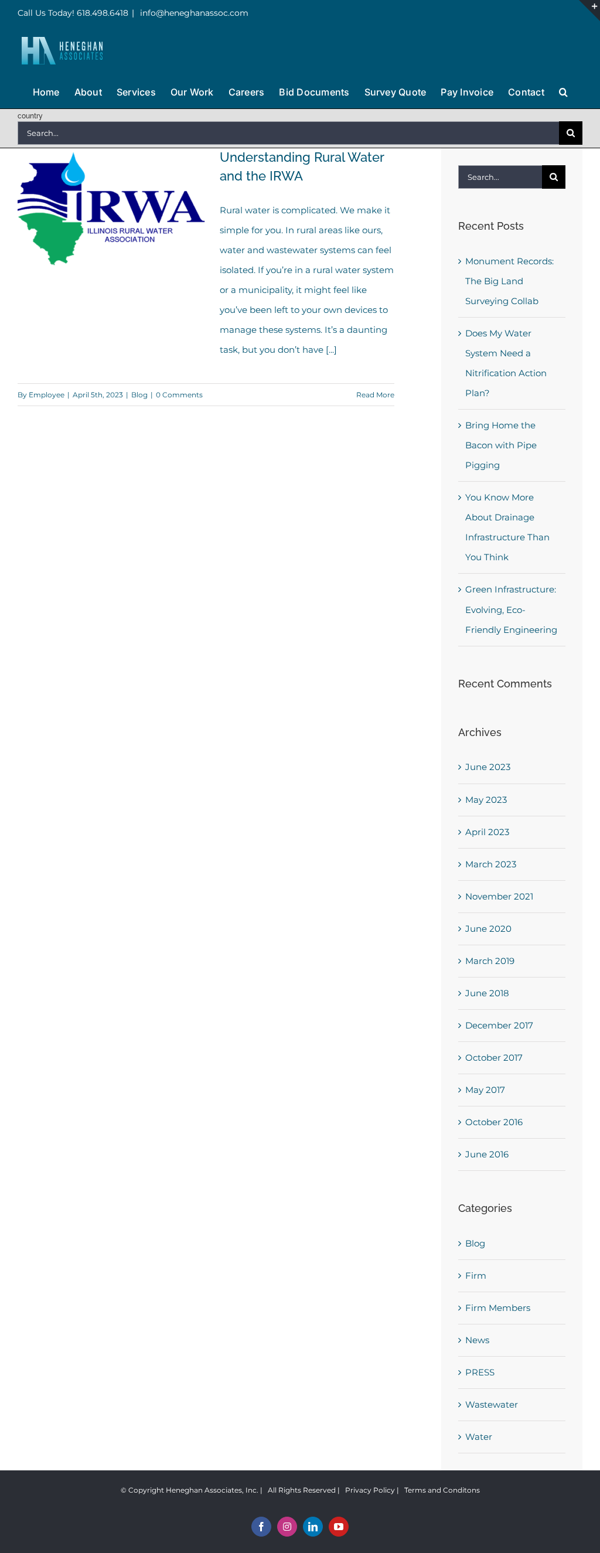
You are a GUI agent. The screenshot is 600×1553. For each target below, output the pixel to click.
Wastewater (491, 1404)
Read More (375, 394)
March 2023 (490, 864)
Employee (46, 394)
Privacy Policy (370, 1490)
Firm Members (497, 1307)
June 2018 (487, 993)
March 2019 (489, 960)
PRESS (480, 1372)
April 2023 (487, 831)
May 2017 (485, 1089)
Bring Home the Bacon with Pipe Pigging (501, 445)
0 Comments (179, 394)
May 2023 (486, 799)
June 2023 (487, 766)
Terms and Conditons (442, 1490)
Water (478, 1436)
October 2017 (494, 1057)
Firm (475, 1275)
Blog (139, 394)
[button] (563, 91)
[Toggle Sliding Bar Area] (589, 10)
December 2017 (499, 1025)
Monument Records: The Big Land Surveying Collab (509, 281)
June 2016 (487, 1154)
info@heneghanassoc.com (193, 13)
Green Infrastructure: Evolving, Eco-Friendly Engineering (511, 609)
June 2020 (488, 928)
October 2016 (494, 1122)
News (477, 1340)
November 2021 (499, 896)
